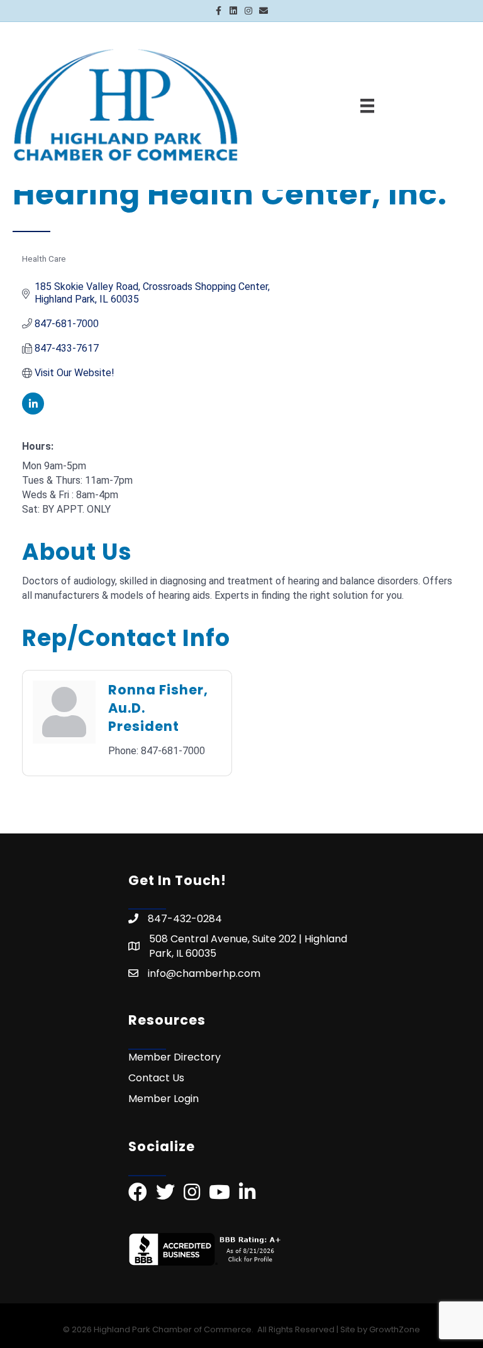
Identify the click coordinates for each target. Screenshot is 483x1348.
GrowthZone (394, 1329)
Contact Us (156, 1078)
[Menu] (367, 105)
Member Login (163, 1098)
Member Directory (174, 1057)
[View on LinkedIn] (33, 411)
